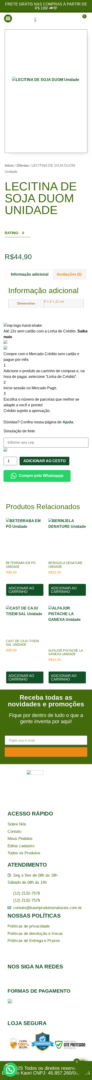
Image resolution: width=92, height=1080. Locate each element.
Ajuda (68, 422)
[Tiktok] (39, 980)
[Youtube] (52, 980)
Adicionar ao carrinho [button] (21, 590)
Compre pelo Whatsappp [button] (41, 476)
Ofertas (23, 165)
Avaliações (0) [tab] (69, 274)
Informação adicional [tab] (29, 274)
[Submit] (46, 752)
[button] (17, 234)
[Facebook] (13, 980)
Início (9, 165)
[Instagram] (26, 980)
